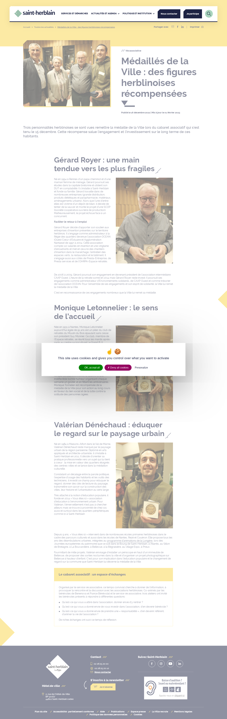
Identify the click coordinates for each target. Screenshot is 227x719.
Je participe (193, 14)
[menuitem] (74, 13)
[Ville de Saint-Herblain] (34, 16)
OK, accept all (92, 367)
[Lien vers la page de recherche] (209, 14)
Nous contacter (169, 14)
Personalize (141, 367)
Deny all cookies (119, 367)
